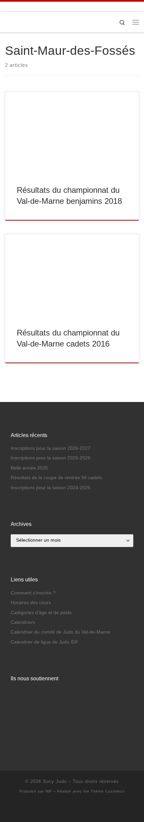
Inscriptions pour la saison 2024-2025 (50, 487)
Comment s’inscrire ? (33, 592)
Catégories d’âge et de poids (41, 612)
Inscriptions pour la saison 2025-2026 (50, 457)
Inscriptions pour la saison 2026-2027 (50, 448)
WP (49, 791)
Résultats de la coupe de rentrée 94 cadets (56, 477)
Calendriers (23, 622)
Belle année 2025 (29, 467)
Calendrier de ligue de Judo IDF (44, 642)
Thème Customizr (108, 791)
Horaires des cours (31, 602)
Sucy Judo (55, 781)
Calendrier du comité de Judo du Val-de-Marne (60, 632)
